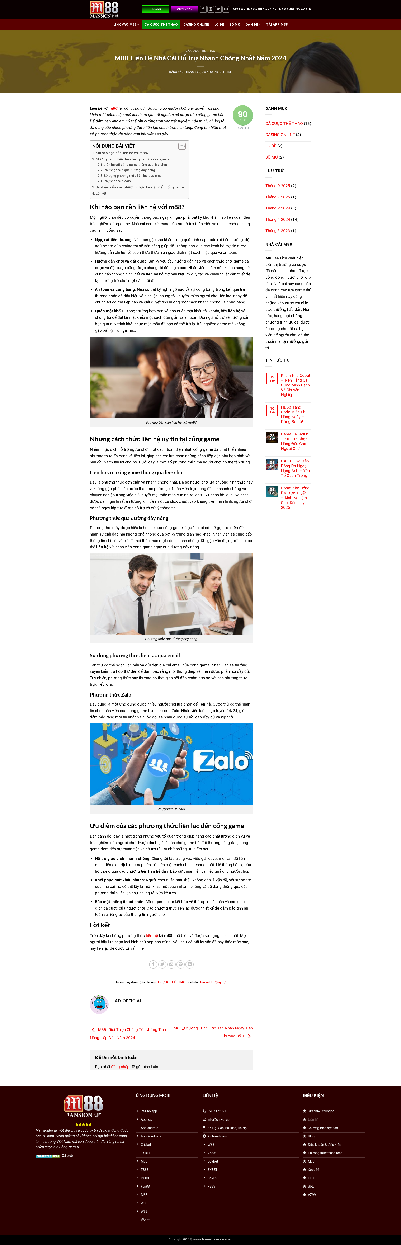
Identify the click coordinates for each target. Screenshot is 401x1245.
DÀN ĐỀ (252, 25)
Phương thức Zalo (118, 181)
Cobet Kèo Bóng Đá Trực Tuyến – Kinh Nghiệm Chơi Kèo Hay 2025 (295, 498)
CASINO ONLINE (196, 25)
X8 (64, 1156)
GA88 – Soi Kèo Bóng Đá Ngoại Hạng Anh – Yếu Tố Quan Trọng (295, 468)
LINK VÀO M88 (124, 25)
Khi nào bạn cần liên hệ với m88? (122, 153)
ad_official (223, 72)
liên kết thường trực (213, 982)
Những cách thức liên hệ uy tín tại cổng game (132, 159)
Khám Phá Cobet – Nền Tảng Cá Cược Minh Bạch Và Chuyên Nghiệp (295, 385)
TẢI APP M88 (277, 25)
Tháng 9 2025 (277, 185)
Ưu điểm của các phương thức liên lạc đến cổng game (140, 187)
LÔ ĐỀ (219, 25)
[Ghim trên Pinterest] (180, 964)
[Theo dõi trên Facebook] (203, 9)
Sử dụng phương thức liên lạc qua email (133, 176)
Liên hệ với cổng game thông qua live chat (136, 165)
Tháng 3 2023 (277, 230)
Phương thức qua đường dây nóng (129, 170)
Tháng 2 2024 (277, 208)
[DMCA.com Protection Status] (48, 1156)
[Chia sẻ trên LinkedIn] (189, 964)
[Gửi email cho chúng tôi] (225, 9)
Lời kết (101, 193)
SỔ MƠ (234, 25)
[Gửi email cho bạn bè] (171, 964)
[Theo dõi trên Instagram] (210, 9)
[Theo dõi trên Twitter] (218, 9)
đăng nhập (120, 1066)
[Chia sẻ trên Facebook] (153, 964)
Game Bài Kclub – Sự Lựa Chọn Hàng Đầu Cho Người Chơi (294, 441)
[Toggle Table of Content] (180, 146)
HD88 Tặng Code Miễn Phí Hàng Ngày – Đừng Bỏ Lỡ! (293, 414)
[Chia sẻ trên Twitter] (162, 964)
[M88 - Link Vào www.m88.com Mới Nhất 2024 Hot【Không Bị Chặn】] (111, 9)
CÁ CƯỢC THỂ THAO (161, 25)
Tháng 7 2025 (277, 197)
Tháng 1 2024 (277, 219)
